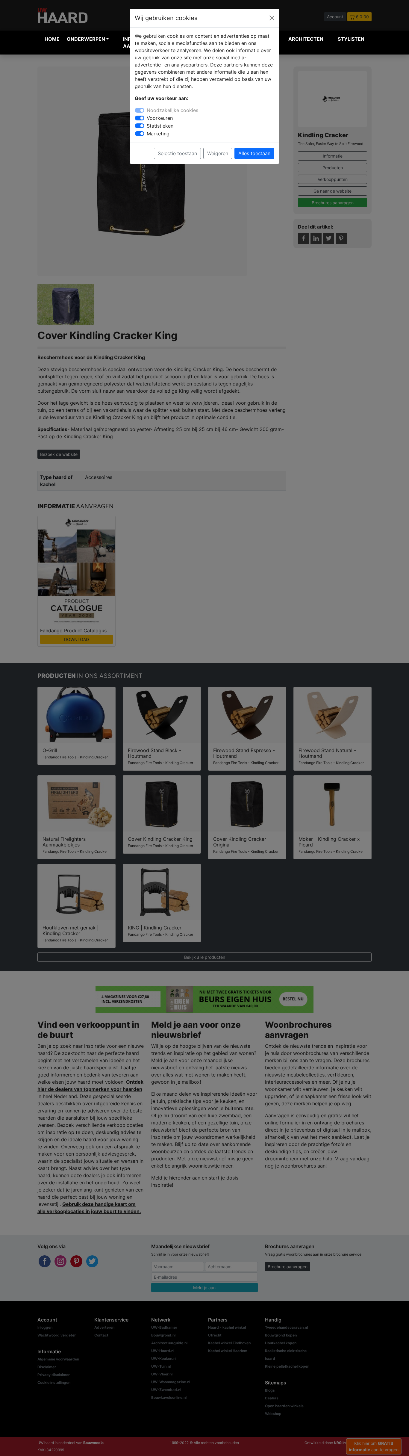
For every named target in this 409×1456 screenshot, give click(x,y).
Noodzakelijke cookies (172, 110)
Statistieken (160, 126)
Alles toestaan (254, 153)
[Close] (272, 18)
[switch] (139, 118)
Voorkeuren (160, 118)
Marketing (158, 134)
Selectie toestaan (177, 153)
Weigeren (217, 153)
